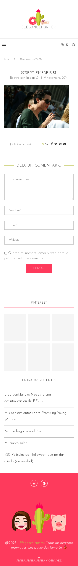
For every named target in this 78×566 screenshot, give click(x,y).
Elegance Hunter (32, 543)
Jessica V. (32, 78)
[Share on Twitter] (55, 144)
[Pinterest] (67, 45)
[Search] (74, 45)
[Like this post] (46, 144)
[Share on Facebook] (52, 144)
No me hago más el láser (23, 431)
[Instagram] (62, 45)
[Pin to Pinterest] (60, 144)
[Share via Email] (64, 144)
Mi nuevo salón (15, 443)
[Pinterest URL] (15, 328)
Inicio (7, 59)
